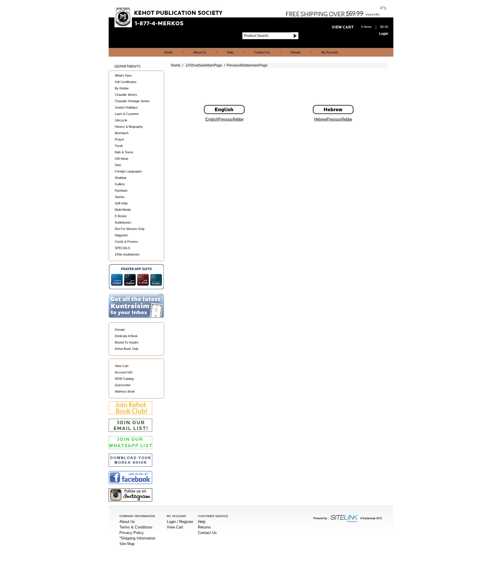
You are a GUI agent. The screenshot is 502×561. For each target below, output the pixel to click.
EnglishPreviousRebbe (224, 119)
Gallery (120, 184)
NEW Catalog (124, 378)
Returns (204, 527)
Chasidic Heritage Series (132, 101)
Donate (296, 52)
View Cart (121, 366)
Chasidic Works (126, 94)
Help (230, 52)
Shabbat (120, 177)
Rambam (121, 190)
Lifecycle (121, 120)
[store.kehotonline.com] (169, 26)
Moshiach (121, 133)
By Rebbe (122, 88)
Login (383, 34)
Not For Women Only (130, 229)
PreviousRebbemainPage (247, 65)
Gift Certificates (126, 82)
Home (168, 52)
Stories (120, 197)
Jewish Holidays (126, 107)
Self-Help (121, 203)
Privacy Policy (131, 533)
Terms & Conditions (136, 527)
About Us (199, 52)
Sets (118, 165)
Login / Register (180, 521)
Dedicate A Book (126, 336)
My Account (329, 52)
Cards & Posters (126, 241)
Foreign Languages (128, 171)
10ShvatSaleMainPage (204, 65)
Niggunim (121, 235)
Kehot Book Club (126, 348)
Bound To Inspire (127, 342)
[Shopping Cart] (343, 27)
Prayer (119, 139)
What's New (123, 75)
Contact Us (262, 52)
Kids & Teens (124, 152)
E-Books (121, 216)
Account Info (123, 372)
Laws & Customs (127, 114)
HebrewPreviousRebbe (333, 119)
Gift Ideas (121, 158)
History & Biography (129, 126)
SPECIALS (122, 248)
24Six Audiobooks (127, 254)
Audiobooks (123, 222)
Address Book (125, 391)
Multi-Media (123, 209)
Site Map (127, 544)
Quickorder (123, 385)
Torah (119, 146)
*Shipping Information (137, 538)
